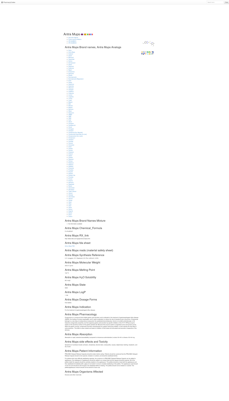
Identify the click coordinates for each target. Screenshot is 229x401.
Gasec (70, 82)
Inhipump (71, 93)
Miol (69, 104)
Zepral (70, 213)
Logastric (71, 97)
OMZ (69, 118)
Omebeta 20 (71, 125)
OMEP (70, 114)
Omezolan (71, 145)
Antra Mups (71, 52)
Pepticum (71, 163)
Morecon (70, 109)
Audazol (70, 54)
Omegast (71, 129)
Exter (69, 81)
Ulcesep (70, 195)
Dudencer (71, 68)
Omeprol (70, 139)
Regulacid (71, 184)
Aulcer (70, 56)
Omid (69, 147)
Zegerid (70, 211)
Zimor (70, 214)
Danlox (70, 61)
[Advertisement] (114, 17)
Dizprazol (71, 66)
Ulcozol (70, 198)
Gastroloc (71, 86)
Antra (69, 50)
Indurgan (71, 89)
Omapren (71, 123)
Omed (70, 127)
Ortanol (70, 154)
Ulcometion (71, 197)
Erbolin (70, 75)
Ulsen (70, 202)
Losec (70, 100)
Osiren (70, 156)
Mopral (70, 107)
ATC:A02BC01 (72, 41)
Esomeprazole (72, 77)
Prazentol (71, 168)
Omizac (70, 150)
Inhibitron (71, 91)
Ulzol (69, 206)
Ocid (69, 120)
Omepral (70, 131)
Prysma (70, 181)
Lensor (70, 95)
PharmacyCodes (9, 2)
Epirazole (71, 73)
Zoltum (70, 216)
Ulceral (70, 193)
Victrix (70, 207)
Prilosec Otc (71, 175)
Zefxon (70, 209)
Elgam (70, 70)
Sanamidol (71, 188)
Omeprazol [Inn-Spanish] (75, 132)
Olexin (70, 122)
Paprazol (70, 159)
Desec (70, 64)
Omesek (70, 141)
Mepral (70, 102)
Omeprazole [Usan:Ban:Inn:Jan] (77, 134)
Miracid (70, 106)
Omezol (70, 143)
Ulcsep (70, 200)
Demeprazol (71, 63)
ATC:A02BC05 (72, 43)
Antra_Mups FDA (70, 246)
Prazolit (70, 172)
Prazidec (70, 170)
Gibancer (71, 88)
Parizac (70, 161)
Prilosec (70, 173)
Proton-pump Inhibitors (74, 39)
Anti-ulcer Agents (73, 37)
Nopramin (71, 113)
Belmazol (71, 57)
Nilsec (70, 111)
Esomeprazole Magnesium (76, 79)
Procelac (70, 177)
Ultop (69, 204)
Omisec (70, 148)
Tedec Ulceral (72, 191)
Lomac (70, 98)
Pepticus (70, 164)
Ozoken (70, 157)
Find (226, 2)
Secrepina (71, 189)
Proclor (70, 179)
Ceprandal (71, 59)
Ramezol (70, 182)
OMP (69, 116)
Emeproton (71, 72)
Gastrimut (71, 84)
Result (70, 186)
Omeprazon (71, 138)
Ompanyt (71, 152)
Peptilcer (70, 166)
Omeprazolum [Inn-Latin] (75, 136)
